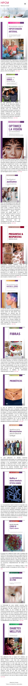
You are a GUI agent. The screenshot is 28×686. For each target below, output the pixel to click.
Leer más (17, 70)
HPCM (5, 2)
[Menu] (25, 4)
